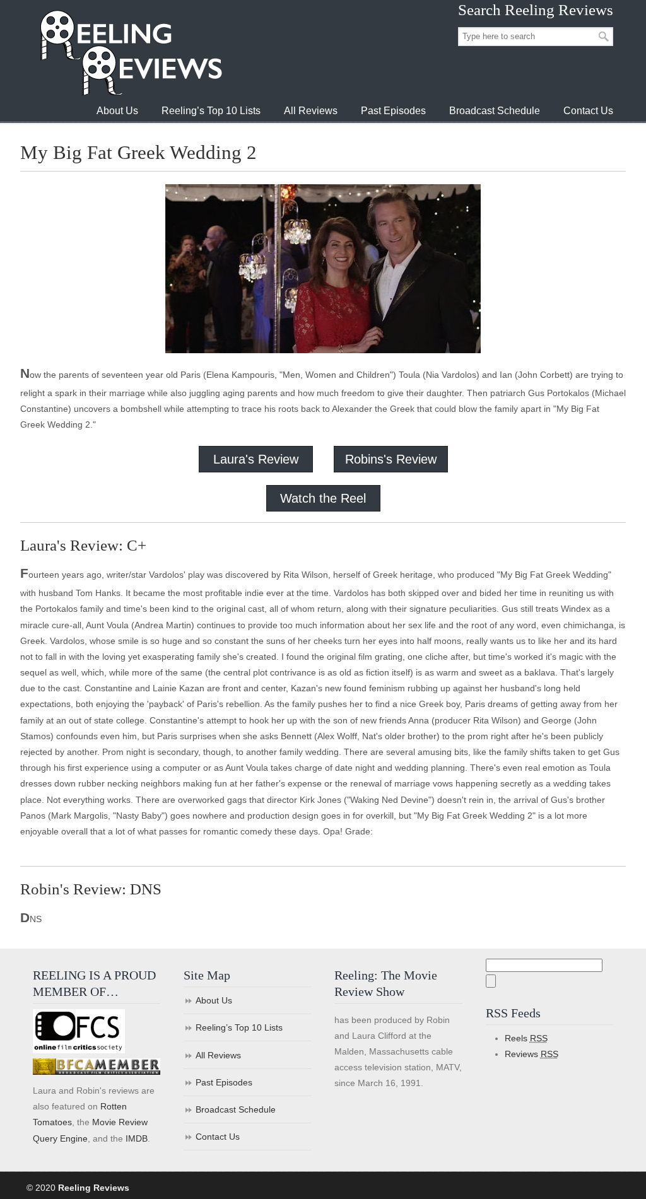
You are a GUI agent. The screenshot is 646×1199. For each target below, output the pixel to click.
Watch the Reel (323, 498)
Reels (526, 1038)
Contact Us (218, 1137)
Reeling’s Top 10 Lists (239, 1027)
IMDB (137, 1138)
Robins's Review (391, 459)
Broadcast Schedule (236, 1109)
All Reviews (218, 1055)
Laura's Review (255, 459)
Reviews (531, 1054)
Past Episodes (224, 1082)
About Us (214, 1000)
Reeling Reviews (130, 53)
